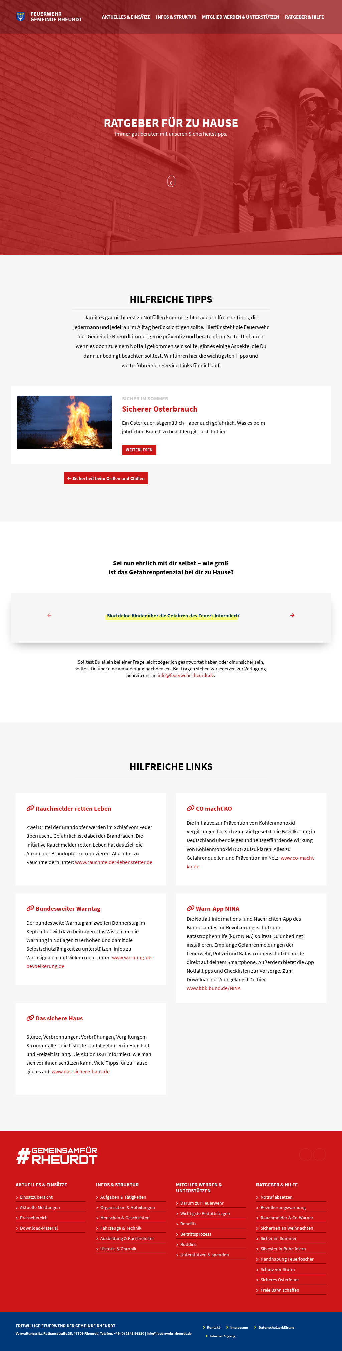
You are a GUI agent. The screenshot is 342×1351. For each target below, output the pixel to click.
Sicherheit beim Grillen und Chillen (108, 478)
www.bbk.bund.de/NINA (214, 988)
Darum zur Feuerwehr (202, 1203)
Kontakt (213, 1327)
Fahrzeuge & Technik (120, 1228)
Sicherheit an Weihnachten (287, 1228)
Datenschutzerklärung (276, 1327)
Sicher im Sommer (279, 1238)
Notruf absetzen (277, 1197)
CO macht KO (213, 808)
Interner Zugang (222, 1336)
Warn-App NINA (217, 908)
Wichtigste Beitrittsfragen (205, 1213)
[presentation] (49, 616)
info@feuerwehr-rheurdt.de (186, 675)
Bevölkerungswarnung (283, 1207)
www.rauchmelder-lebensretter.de (113, 862)
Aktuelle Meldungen (40, 1207)
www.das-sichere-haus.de (81, 1071)
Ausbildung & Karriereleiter (127, 1238)
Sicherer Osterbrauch (160, 409)
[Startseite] (49, 16)
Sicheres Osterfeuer (280, 1280)
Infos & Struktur (176, 17)
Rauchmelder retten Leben (72, 808)
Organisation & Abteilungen (127, 1207)
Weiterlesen (139, 449)
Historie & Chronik (118, 1249)
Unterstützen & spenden (204, 1255)
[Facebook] (319, 1154)
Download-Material (39, 1228)
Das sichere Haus (58, 1018)
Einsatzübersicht (36, 1197)
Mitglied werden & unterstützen (240, 17)
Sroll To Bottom (171, 181)
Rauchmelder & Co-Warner (287, 1218)
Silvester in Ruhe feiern (283, 1249)
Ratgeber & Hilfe (304, 17)
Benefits (188, 1224)
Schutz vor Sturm (278, 1269)
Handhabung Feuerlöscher (287, 1259)
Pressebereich (34, 1218)
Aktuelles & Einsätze (126, 17)
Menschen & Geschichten (125, 1218)
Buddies (188, 1244)
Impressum (239, 1327)
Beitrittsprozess (195, 1234)
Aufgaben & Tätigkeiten (123, 1197)
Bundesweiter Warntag (67, 908)
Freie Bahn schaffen (280, 1290)
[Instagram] (305, 1154)
